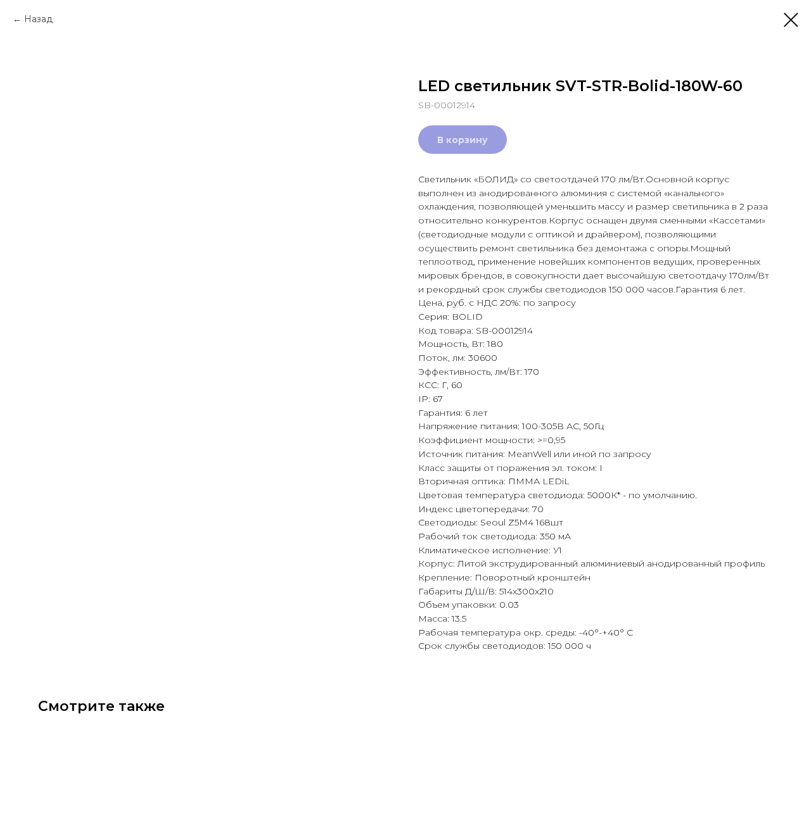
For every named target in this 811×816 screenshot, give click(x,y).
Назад (38, 19)
